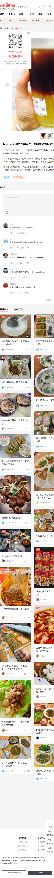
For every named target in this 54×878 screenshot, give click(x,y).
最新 (11, 20)
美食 (7, 177)
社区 (2, 20)
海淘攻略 (22, 20)
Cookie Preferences (14, 873)
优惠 (10, 14)
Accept (40, 873)
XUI (11, 239)
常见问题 (41, 842)
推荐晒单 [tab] (4, 309)
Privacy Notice (34, 867)
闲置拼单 (48, 20)
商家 (21, 14)
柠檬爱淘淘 (14, 254)
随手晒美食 (20, 177)
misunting (13, 269)
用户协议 (22, 850)
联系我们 (41, 846)
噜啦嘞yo (13, 284)
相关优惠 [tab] (18, 309)
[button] (22, 6)
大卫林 (12, 224)
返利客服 (41, 850)
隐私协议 (22, 846)
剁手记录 (35, 20)
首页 (2, 28)
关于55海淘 (23, 842)
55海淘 (7, 6)
